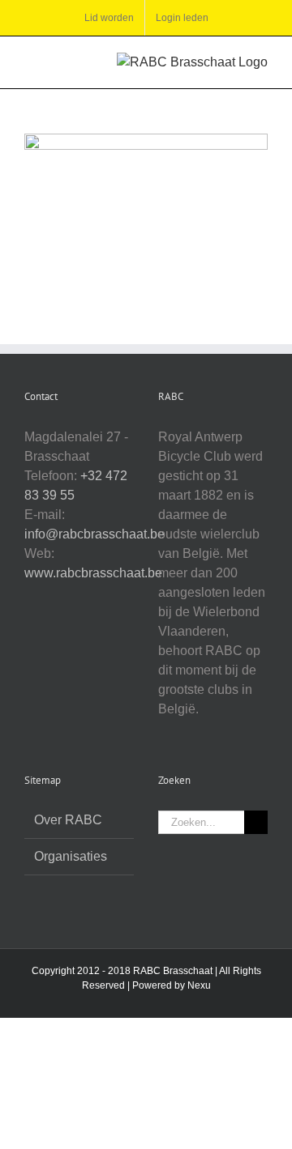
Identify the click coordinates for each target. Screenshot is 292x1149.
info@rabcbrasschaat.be (94, 534)
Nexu (199, 985)
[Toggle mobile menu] (30, 61)
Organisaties (70, 856)
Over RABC (68, 820)
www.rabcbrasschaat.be (93, 573)
